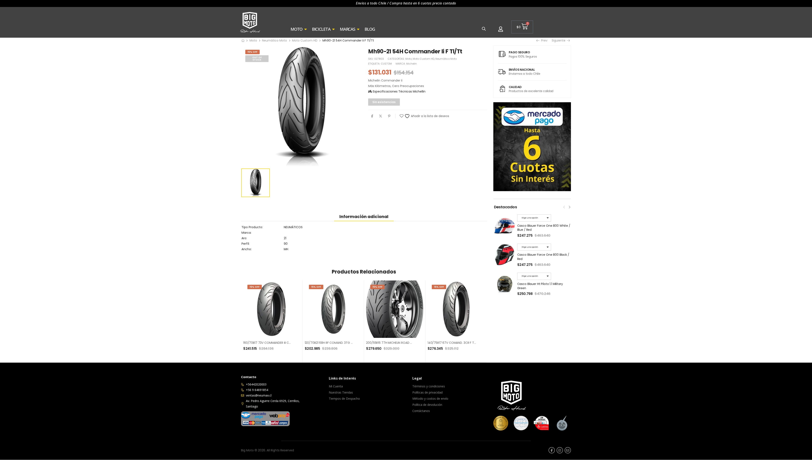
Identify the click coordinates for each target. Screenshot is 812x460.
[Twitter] (380, 116)
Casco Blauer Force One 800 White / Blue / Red (543, 228)
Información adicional (363, 217)
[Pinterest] (389, 116)
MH (286, 249)
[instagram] (560, 450)
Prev (543, 40)
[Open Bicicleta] (333, 29)
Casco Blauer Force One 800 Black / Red (543, 257)
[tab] (364, 216)
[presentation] (564, 206)
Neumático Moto (274, 40)
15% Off (252, 52)
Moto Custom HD (304, 40)
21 (285, 238)
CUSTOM (386, 63)
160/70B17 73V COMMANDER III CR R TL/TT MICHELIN (279, 343)
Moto (253, 40)
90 (286, 244)
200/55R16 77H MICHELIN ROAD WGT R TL (395, 343)
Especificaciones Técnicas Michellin (398, 91)
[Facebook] (372, 116)
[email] (568, 450)
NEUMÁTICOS (293, 227)
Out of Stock (257, 58)
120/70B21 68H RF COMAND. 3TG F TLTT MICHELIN (339, 343)
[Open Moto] (305, 29)
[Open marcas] (358, 29)
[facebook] (552, 450)
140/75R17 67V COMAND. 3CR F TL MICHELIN (458, 343)
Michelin (411, 63)
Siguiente (559, 40)
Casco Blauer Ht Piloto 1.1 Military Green (540, 286)
